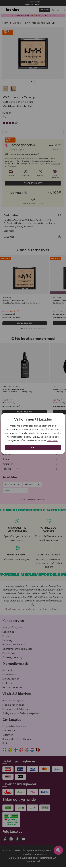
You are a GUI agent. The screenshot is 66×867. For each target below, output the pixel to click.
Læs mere (52, 440)
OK (33, 447)
